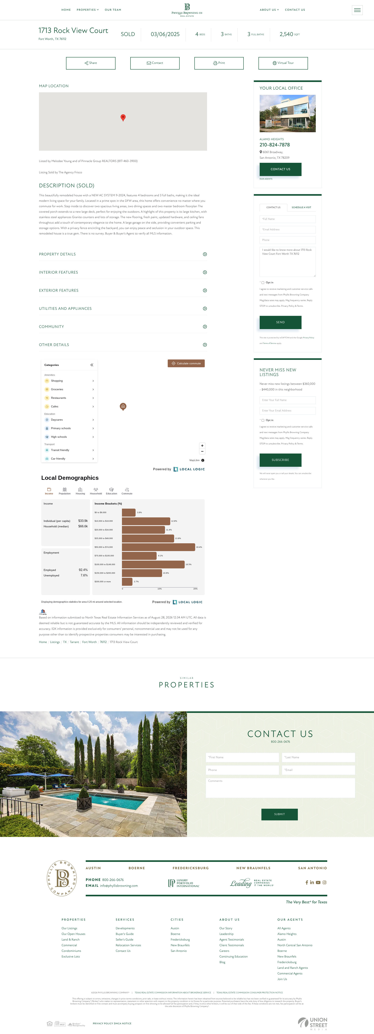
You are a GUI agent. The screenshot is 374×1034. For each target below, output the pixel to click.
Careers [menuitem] (224, 951)
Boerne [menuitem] (175, 934)
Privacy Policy (308, 338)
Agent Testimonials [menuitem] (232, 939)
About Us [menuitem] (268, 10)
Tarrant (74, 642)
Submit (279, 814)
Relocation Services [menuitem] (128, 945)
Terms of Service (269, 343)
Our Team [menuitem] (113, 10)
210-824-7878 (275, 145)
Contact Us (280, 169)
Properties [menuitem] (86, 10)
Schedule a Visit (301, 207)
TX (64, 642)
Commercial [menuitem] (69, 945)
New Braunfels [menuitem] (180, 945)
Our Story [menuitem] (226, 928)
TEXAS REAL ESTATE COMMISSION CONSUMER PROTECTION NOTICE (249, 993)
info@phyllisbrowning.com (119, 886)
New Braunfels (253, 868)
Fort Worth (89, 642)
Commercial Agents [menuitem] (289, 973)
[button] (123, 118)
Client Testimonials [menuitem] (232, 945)
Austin (93, 868)
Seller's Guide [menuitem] (124, 939)
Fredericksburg (191, 868)
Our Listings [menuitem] (69, 928)
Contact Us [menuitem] (295, 10)
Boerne (137, 868)
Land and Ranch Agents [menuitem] (292, 968)
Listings (55, 642)
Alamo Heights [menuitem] (286, 934)
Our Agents (266, 179)
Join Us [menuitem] (282, 979)
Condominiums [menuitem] (71, 951)
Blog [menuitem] (222, 962)
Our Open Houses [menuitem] (73, 934)
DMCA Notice (122, 1024)
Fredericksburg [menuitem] (180, 939)
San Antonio (312, 868)
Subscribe (280, 460)
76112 (103, 642)
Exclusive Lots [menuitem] (71, 956)
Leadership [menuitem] (227, 934)
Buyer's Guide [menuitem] (125, 934)
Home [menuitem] (66, 10)
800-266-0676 (280, 741)
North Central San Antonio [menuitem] (294, 945)
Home (43, 642)
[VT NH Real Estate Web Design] (312, 1023)
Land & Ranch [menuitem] (70, 939)
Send (280, 322)
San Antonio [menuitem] (179, 951)
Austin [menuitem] (175, 928)
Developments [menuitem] (125, 928)
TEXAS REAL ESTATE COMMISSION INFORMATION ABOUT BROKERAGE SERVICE (174, 993)
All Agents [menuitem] (283, 928)
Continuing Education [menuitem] (234, 956)
